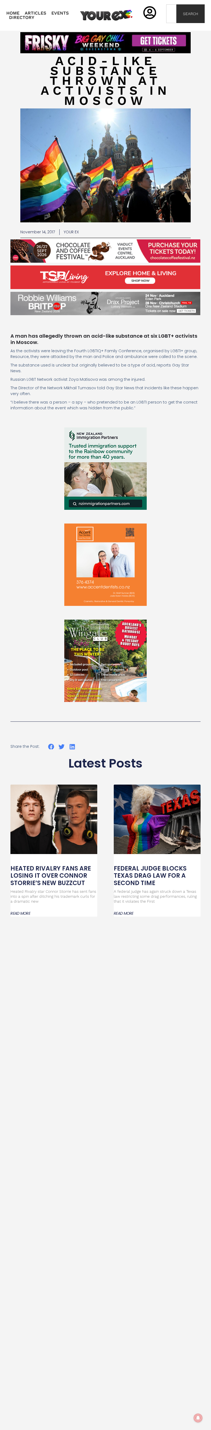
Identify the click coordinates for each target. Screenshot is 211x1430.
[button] (51, 747)
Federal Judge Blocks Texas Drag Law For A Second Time (150, 875)
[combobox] (171, 13)
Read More (20, 913)
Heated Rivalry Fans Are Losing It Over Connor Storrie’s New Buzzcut (50, 875)
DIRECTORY (21, 17)
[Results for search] (171, 26)
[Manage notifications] (198, 1418)
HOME (13, 13)
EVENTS (60, 13)
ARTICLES (35, 13)
